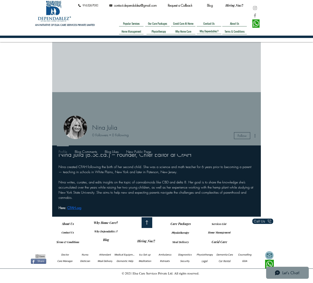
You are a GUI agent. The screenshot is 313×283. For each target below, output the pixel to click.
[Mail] (269, 255)
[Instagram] (255, 8)
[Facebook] (255, 15)
